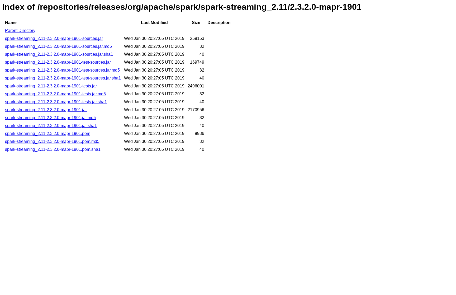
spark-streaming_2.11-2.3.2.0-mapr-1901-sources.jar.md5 (58, 46)
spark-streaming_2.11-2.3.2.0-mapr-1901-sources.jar (54, 38)
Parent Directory (20, 30)
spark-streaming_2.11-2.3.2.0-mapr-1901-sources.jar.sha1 (59, 54)
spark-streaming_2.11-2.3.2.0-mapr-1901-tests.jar (51, 86)
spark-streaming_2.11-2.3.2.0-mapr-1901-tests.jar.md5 (55, 94)
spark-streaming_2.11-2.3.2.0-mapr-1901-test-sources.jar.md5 (62, 70)
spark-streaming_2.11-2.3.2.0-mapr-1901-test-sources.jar (58, 62)
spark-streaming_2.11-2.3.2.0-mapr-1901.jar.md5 (50, 117)
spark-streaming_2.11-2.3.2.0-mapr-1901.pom (47, 133)
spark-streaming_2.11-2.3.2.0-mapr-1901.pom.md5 (52, 141)
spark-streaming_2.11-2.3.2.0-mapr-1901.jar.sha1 (51, 125)
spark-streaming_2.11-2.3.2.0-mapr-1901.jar (46, 109)
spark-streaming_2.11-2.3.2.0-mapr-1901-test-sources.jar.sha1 (63, 78)
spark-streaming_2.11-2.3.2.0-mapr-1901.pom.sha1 (53, 149)
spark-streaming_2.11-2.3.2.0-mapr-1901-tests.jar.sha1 (56, 102)
